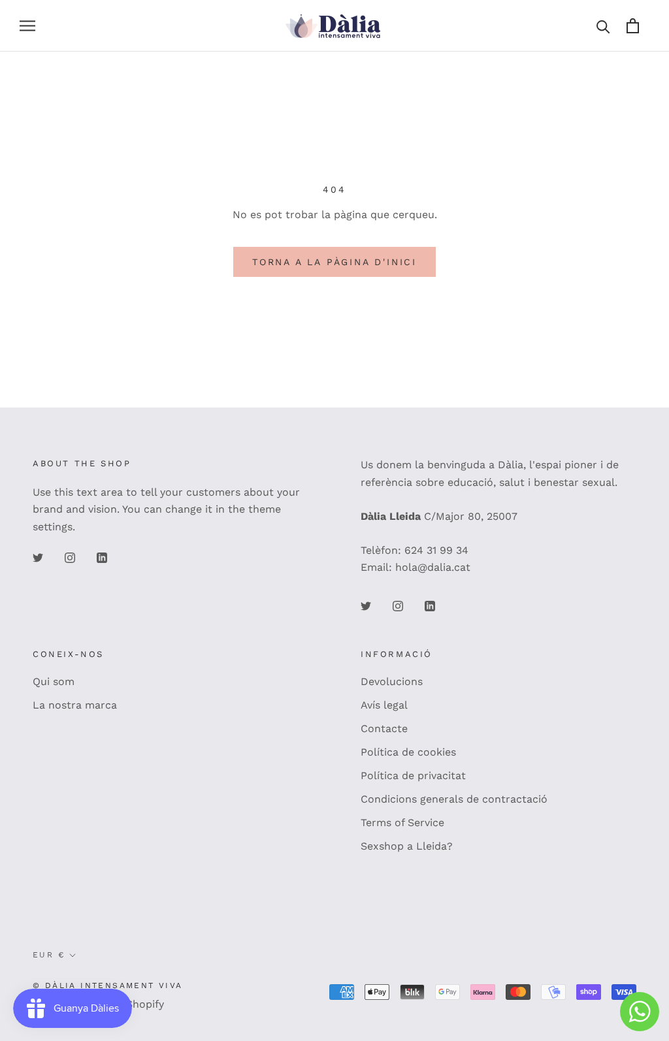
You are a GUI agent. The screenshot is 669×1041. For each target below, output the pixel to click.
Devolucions (392, 681)
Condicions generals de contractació (454, 799)
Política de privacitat (413, 775)
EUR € (49, 954)
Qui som (53, 681)
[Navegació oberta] (27, 26)
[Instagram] (70, 557)
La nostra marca (75, 705)
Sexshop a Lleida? (407, 846)
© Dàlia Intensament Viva (108, 985)
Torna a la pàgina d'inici (334, 262)
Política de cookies (408, 752)
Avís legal (384, 705)
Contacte (384, 728)
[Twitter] (38, 557)
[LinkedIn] (102, 557)
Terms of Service (402, 822)
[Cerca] (603, 26)
